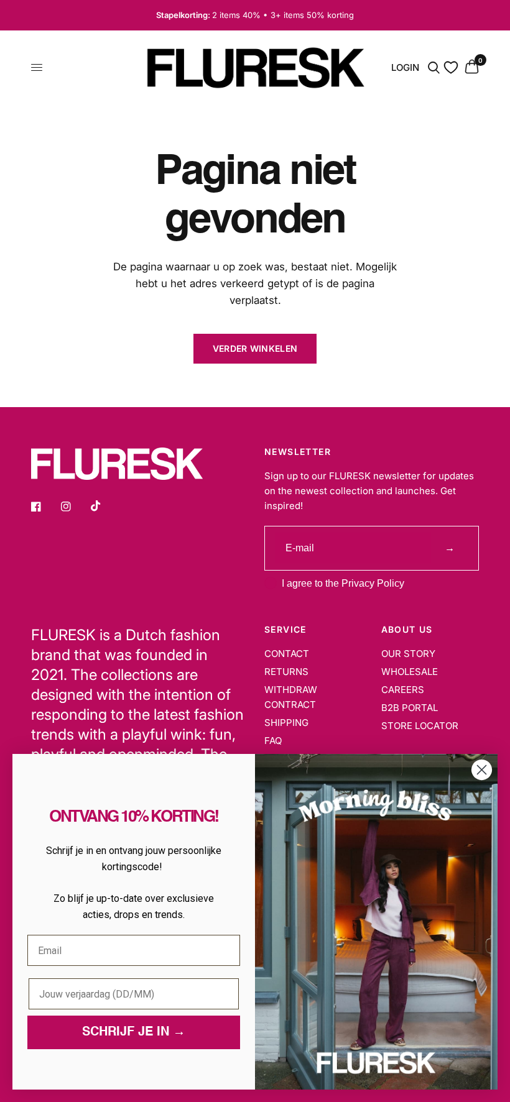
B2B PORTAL (409, 708)
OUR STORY (408, 653)
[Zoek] (434, 67)
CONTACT (286, 653)
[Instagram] (74, 506)
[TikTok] (104, 506)
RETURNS (286, 671)
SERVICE (285, 629)
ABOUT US (407, 629)
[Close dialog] (482, 770)
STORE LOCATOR (419, 726)
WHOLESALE (409, 671)
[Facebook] (44, 506)
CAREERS (402, 690)
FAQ (273, 740)
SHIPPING (286, 722)
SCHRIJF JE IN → (133, 1032)
